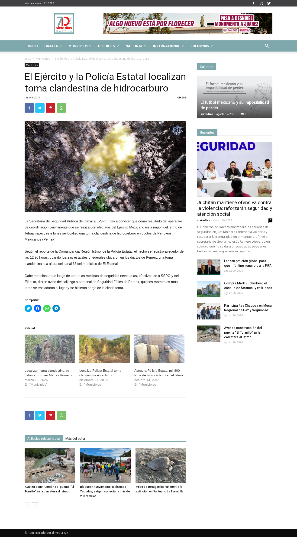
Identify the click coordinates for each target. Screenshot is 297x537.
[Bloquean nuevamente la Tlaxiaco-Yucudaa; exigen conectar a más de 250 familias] (105, 465)
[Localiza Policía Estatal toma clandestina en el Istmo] (104, 349)
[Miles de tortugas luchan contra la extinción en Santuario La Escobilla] (161, 465)
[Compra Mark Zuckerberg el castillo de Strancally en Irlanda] (208, 289)
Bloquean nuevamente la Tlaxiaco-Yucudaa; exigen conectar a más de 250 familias (105, 491)
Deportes (106, 46)
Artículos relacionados (43, 438)
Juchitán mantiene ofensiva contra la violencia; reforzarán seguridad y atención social (234, 208)
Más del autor (75, 438)
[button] (266, 46)
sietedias (206, 114)
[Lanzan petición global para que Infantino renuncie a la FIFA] (208, 267)
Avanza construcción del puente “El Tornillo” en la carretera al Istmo (243, 332)
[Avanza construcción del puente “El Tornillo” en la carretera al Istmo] (50, 465)
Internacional (166, 46)
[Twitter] (268, 3)
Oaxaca (51, 46)
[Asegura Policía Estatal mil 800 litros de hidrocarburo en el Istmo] (159, 349)
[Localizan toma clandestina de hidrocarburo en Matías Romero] (50, 349)
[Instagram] (261, 3)
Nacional (134, 46)
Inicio (33, 46)
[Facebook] (253, 3)
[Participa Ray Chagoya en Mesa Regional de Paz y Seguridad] (208, 311)
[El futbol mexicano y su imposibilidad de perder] (234, 97)
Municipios (78, 46)
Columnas (199, 46)
